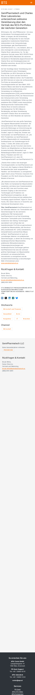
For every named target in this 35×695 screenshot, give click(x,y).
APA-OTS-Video (17, 692)
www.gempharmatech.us (9, 263)
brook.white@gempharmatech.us (12, 280)
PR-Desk (17, 689)
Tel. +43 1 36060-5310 (17, 671)
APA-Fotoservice (17, 694)
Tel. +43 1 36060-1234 (17, 677)
